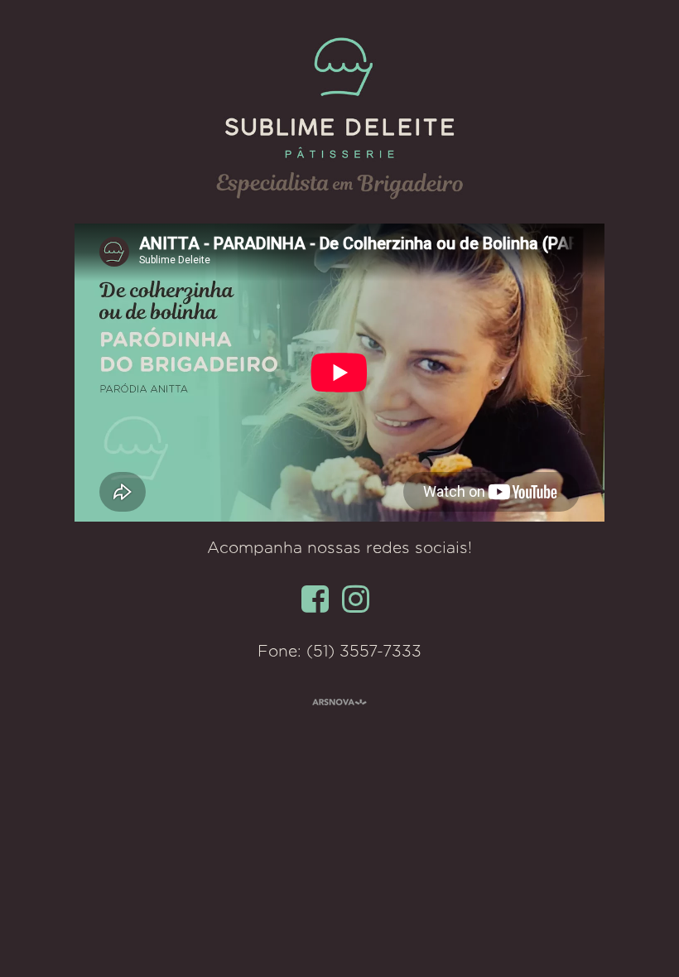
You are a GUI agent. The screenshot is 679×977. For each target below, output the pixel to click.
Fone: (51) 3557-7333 (339, 652)
